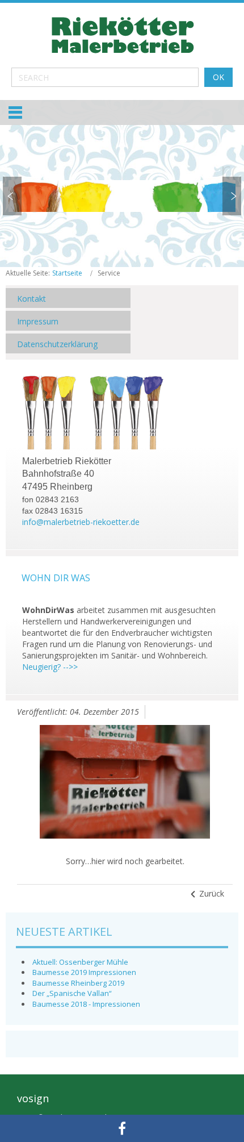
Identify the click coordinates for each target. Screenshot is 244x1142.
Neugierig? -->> (50, 666)
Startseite (67, 273)
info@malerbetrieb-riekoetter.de (81, 521)
